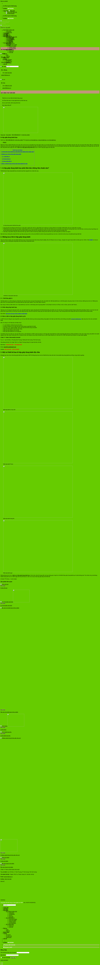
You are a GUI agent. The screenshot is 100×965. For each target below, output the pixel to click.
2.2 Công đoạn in (6, 159)
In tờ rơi (8, 33)
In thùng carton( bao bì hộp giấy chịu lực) (10, 855)
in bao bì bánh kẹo (42, 140)
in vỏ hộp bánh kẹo (51, 140)
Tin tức (5, 59)
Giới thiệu (5, 34)
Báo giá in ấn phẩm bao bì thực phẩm (9, 712)
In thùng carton (12, 47)
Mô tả (4, 142)
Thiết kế (8, 56)
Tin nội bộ (8, 934)
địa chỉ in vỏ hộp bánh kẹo (31, 140)
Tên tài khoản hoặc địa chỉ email (8, 952)
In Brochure (8, 31)
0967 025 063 (8, 72)
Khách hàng (6, 57)
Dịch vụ (5, 53)
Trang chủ (5, 33)
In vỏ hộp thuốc (12, 48)
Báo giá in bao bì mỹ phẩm (7, 867)
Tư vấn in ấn (9, 61)
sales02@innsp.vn (5, 62)
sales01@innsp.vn (5, 75)
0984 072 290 (8, 85)
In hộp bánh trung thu (5, 735)
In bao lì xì (11, 51)
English (12, 13)
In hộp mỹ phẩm (12, 46)
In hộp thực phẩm (13, 44)
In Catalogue (9, 32)
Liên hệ (5, 64)
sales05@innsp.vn (6, 88)
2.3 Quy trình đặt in (6, 161)
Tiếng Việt (6, 11)
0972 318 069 (8, 59)
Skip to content (4, 1)
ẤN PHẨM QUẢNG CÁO (8, 30)
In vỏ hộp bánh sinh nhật (6, 605)
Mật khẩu (3, 955)
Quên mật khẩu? (4, 960)
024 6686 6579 (18, 344)
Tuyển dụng (8, 937)
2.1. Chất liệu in (6, 156)
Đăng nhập (13, 957)
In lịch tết (11, 52)
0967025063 (10, 8)
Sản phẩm (5, 35)
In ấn (7, 55)
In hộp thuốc (3, 729)
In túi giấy (8, 35)
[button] (9, 945)
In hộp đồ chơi (4, 588)
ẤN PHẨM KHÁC (7, 43)
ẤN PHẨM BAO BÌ (7, 36)
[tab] (51, 142)
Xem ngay (3, 585)
